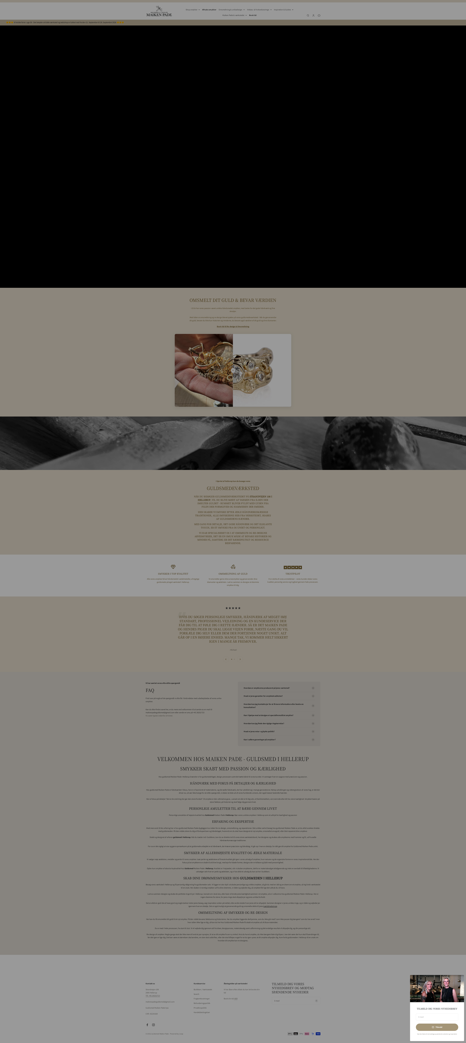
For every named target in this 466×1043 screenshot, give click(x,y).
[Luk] (459, 980)
